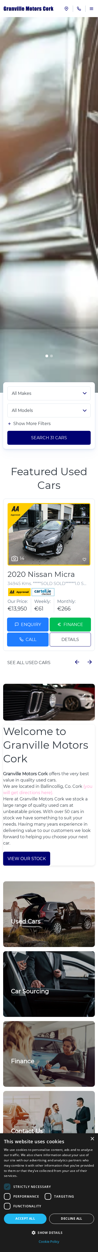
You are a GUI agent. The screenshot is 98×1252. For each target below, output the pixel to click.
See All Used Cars (28, 662)
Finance (73, 624)
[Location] (66, 8)
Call (31, 639)
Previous (77, 662)
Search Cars (49, 437)
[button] (49, 1232)
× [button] (92, 1139)
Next (89, 662)
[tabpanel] (49, 205)
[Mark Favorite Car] (84, 559)
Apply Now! (25, 1073)
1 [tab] (46, 356)
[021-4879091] (79, 8)
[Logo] (28, 8)
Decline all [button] (71, 1218)
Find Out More (28, 1003)
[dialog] (49, 1192)
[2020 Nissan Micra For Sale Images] (49, 534)
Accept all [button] (25, 1218)
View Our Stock (27, 858)
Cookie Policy (49, 1241)
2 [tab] (51, 356)
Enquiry (31, 624)
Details (70, 639)
